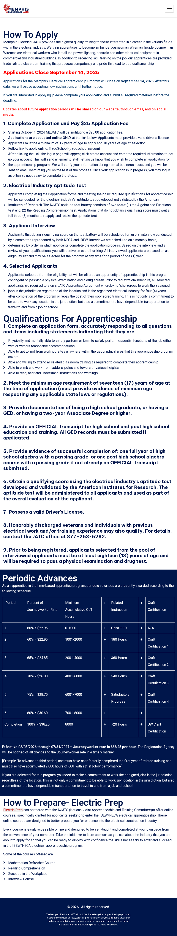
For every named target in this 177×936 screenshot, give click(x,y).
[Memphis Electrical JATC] (16, 9)
